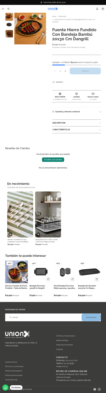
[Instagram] (99, 389)
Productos (62, 16)
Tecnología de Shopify (24, 389)
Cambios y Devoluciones (65, 336)
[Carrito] (103, 9)
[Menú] (3, 9)
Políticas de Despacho (13, 371)
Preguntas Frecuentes (64, 345)
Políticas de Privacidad (13, 375)
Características (61, 130)
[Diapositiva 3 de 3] (9, 33)
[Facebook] (94, 389)
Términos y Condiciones (14, 366)
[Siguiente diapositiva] (43, 28)
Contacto (59, 349)
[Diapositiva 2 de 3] (9, 25)
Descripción (59, 123)
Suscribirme (91, 317)
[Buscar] (8, 9)
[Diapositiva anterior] (17, 28)
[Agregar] (24, 279)
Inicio (54, 16)
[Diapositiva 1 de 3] (9, 16)
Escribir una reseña (53, 159)
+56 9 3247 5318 (71, 360)
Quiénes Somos (11, 362)
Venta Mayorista (11, 380)
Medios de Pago (62, 340)
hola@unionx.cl (62, 366)
